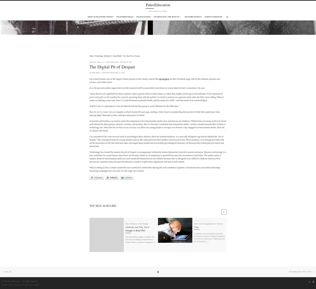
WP (11, 285)
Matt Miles (96, 72)
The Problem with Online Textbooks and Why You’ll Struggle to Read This (137, 227)
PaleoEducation (14, 281)
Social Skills (117, 56)
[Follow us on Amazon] (309, 281)
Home (91, 56)
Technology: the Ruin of (103, 56)
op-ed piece (164, 79)
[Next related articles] (224, 211)
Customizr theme (33, 285)
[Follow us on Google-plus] (313, 281)
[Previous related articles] (218, 211)
